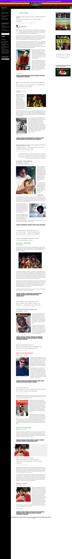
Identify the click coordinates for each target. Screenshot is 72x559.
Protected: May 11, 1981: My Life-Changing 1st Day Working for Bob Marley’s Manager (5, 52)
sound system (26, 514)
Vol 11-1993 (37, 230)
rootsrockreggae (19, 514)
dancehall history (24, 224)
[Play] (57, 75)
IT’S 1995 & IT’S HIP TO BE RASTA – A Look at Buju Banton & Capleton (4, 42)
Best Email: (2, 25)
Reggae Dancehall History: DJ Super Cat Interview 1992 (29, 347)
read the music (23, 294)
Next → (34, 518)
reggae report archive (20, 76)
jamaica (34, 224)
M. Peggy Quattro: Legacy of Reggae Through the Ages (5, 13)
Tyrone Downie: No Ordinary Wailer (28, 20)
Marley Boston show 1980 (20, 139)
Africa (17, 230)
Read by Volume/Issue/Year (30, 230)
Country (2, 32)
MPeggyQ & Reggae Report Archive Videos (5, 16)
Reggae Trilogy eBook (61, 7)
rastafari (30, 139)
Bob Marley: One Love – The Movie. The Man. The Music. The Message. (5, 47)
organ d (32, 75)
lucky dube (23, 293)
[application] (63, 72)
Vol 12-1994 (28, 145)
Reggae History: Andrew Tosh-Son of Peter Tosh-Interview (30, 390)
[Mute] (68, 75)
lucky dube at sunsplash (37, 293)
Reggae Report (4, 7)
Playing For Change (40, 422)
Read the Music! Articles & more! (45, 7)
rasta (27, 139)
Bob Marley (25, 82)
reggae (34, 139)
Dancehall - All (22, 301)
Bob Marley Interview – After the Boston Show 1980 (30, 86)
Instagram (67, 7)
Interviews (18, 16)
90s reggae (18, 75)
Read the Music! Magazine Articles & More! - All (27, 16)
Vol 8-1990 (26, 387)
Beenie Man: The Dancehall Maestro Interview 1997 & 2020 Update (29, 461)
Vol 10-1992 (18, 17)
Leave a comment (32, 235)
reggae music (37, 75)
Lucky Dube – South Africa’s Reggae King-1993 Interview (28, 233)
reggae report (42, 75)
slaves (37, 294)
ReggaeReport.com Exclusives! (40, 16)
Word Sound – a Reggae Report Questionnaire (4, 19)
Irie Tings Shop (38, 7)
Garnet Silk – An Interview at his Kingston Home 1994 (30, 148)
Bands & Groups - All (19, 82)
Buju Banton (18, 301)
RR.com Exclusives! (54, 7)
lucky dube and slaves (29, 293)
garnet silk (30, 224)
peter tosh (18, 294)
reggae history (42, 224)
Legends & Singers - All (22, 230)
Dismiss (60, 1)
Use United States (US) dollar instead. (52, 1)
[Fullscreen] (69, 75)
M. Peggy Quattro (24, 88)
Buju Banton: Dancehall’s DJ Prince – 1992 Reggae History (28, 304)
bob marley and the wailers (25, 75)
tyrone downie (27, 76)
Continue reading (19, 73)
